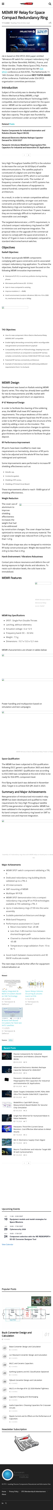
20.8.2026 (18, 1062)
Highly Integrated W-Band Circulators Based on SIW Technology (11, 993)
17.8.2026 (18, 1121)
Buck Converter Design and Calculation (17, 1334)
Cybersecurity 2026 (18, 1229)
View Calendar (7, 1244)
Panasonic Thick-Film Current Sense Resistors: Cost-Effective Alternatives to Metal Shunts (32, 1129)
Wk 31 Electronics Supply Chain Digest (29, 1140)
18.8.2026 (18, 1111)
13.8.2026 (18, 1155)
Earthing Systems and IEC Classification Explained (29, 1372)
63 (26, 1155)
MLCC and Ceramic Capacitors (21, 1363)
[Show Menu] (3, 3)
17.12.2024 (5, 23)
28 (26, 1111)
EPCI (11, 1040)
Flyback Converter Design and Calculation (25, 1380)
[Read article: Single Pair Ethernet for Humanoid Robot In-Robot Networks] (7, 1117)
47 (26, 1097)
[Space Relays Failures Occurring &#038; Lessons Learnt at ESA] (35, 984)
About (4, 1494)
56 (26, 1143)
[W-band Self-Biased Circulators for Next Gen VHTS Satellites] (12, 1013)
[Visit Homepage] (26, 3)
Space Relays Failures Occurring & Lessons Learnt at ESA (34, 993)
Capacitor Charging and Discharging (23, 1397)
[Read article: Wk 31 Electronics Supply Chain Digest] (7, 1142)
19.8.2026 (18, 1086)
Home (4, 1491)
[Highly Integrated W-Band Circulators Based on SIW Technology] (12, 984)
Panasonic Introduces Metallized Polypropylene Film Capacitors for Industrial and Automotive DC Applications (26, 146)
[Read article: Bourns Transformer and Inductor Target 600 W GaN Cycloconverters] (7, 1151)
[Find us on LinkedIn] (2, 1503)
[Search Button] (50, 3)
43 (26, 1086)
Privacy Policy (13, 1491)
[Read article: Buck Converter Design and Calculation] (26, 1311)
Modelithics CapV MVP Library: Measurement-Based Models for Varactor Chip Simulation (31, 1105)
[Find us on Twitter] (6, 1503)
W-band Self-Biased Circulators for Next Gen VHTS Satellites (12, 1022)
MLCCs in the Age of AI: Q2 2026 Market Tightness (29, 1388)
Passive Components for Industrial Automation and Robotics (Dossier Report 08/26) (23, 131)
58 (26, 1062)
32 (26, 1135)
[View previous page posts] (24, 155)
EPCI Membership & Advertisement (33, 1491)
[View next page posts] (29, 155)
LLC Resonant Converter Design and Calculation (28, 1355)
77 (26, 1121)
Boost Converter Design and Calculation (25, 1346)
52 (26, 1073)
